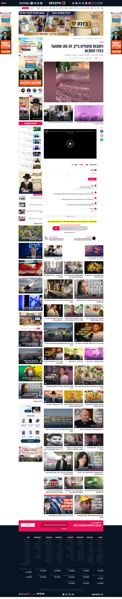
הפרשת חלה (38, 558)
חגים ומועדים (90, 560)
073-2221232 (43, 571)
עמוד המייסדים (99, 560)
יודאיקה (60, 562)
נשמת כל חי (27, 560)
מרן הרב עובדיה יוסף (48, 541)
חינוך (61, 551)
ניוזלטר (100, 545)
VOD (98, 8)
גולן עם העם (80, 549)
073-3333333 (100, 583)
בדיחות (71, 543)
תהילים (28, 554)
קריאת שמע (27, 551)
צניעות (39, 549)
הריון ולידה (39, 554)
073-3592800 (57, 571)
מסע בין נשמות (80, 551)
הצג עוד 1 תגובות (70, 216)
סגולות (60, 549)
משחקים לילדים (70, 549)
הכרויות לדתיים (59, 558)
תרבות (91, 554)
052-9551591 (71, 577)
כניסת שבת (100, 551)
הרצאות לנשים (38, 556)
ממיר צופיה (101, 581)
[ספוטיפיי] (31, 3)
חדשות (92, 8)
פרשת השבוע (90, 558)
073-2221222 (100, 571)
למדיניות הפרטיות (67, 232)
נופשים (100, 554)
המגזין (91, 541)
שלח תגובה (92, 179)
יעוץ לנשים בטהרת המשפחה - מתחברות (97, 576)
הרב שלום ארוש (49, 558)
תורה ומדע (91, 551)
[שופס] (38, 3)
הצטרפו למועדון (25, 8)
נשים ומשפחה (37, 537)
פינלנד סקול (59, 547)
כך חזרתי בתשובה (79, 556)
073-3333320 (29, 572)
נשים (92, 545)
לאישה (39, 539)
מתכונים (39, 541)
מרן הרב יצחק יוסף (48, 543)
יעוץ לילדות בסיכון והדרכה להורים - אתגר (25, 569)
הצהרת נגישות (99, 562)
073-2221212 (86, 571)
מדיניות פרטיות (99, 539)
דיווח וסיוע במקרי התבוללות (55, 575)
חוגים (72, 560)
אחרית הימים (59, 556)
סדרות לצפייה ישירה (69, 547)
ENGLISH (38, 8)
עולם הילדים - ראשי (69, 539)
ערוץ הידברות (99, 541)
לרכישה (28, 411)
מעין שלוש (27, 549)
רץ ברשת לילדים (70, 541)
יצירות (72, 558)
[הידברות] (57, 3)
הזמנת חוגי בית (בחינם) (41, 575)
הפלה (39, 551)
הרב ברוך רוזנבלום (48, 554)
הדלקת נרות (38, 545)
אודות (101, 564)
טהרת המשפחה (37, 543)
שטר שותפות (87, 8)
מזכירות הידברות (100, 569)
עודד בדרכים (80, 539)
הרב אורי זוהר (49, 556)
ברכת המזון (27, 547)
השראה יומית (80, 558)
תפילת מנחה (26, 541)
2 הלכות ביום (99, 547)
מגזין (95, 8)
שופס (54, 8)
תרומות (46, 8)
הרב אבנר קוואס (49, 560)
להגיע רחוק (81, 554)
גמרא (61, 543)
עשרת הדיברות (59, 545)
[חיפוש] (89, 3)
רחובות (73, 165)
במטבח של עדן (80, 543)
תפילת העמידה (26, 545)
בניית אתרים (34, 594)
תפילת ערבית (26, 543)
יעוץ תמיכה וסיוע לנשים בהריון (69, 575)
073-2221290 (43, 577)
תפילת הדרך (26, 556)
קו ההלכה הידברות (85, 575)
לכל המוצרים (30, 441)
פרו (79, 165)
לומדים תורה (59, 539)
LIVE (33, 8)
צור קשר (42, 8)
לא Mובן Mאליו (80, 541)
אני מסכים (69, 232)
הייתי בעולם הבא (80, 560)
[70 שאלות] (34, 3)
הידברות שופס (99, 558)
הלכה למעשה (80, 545)
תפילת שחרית (26, 539)
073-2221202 (72, 583)
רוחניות (91, 547)
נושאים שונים (58, 537)
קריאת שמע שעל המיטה (24, 564)
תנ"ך (61, 541)
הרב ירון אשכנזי (49, 551)
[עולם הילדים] (41, 3)
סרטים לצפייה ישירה (69, 545)
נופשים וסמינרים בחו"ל (70, 581)
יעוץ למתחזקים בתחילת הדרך (40, 569)
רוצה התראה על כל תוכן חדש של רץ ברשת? (70, 225)
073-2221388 (72, 571)
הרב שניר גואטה (48, 549)
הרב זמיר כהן (81, 8)
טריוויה (71, 554)
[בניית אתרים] (40, 594)
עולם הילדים (76, 8)
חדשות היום (90, 543)
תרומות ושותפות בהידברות (84, 569)
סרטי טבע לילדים (69, 556)
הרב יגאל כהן (49, 547)
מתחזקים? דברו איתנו (24, 3)
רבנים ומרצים (49, 537)
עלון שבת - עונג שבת (70, 569)
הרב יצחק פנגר (49, 545)
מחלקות (50, 8)
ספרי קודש (60, 560)
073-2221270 (29, 577)
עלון (57, 8)
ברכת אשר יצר (26, 562)
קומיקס (71, 551)
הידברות (100, 537)
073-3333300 (86, 577)
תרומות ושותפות (99, 556)
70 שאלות (71, 8)
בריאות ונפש (59, 554)
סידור (28, 537)
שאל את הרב (65, 8)
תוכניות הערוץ (80, 537)
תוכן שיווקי (91, 562)
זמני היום (60, 8)
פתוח (82, 547)
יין (85, 165)
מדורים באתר (90, 537)
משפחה (91, 549)
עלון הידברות (99, 543)
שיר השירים (27, 558)
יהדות (92, 539)
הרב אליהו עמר (49, 562)
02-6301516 (100, 578)
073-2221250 (86, 583)
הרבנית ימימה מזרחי (37, 547)
